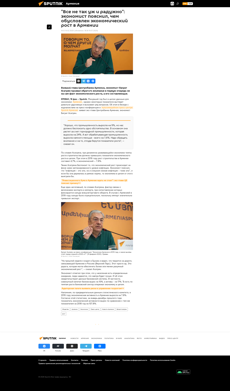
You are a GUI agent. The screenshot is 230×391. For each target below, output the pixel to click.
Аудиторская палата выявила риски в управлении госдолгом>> (93, 288)
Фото (139, 338)
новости (74, 338)
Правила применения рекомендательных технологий (59, 363)
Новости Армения (108, 309)
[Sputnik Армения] (51, 7)
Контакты (74, 360)
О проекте (42, 360)
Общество (65, 309)
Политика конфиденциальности (134, 360)
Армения (75, 309)
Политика (109, 338)
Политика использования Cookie (162, 360)
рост (63, 314)
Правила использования (58, 360)
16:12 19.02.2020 (67, 30)
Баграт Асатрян (122, 309)
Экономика (84, 309)
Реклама (84, 360)
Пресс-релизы (96, 360)
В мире (119, 338)
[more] (49, 27)
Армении (77, 101)
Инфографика (150, 338)
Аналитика (129, 338)
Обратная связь (89, 363)
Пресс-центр (95, 309)
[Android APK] (183, 372)
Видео (162, 338)
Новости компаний (112, 360)
